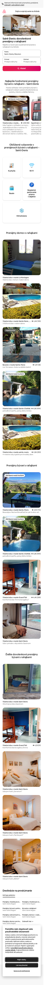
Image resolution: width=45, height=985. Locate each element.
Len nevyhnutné (21, 965)
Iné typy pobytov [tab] (9, 895)
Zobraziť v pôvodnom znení (14, 5)
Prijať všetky (21, 960)
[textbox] (12, 61)
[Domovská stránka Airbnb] (4, 11)
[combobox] (21, 54)
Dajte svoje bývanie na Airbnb (27, 11)
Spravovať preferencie (22, 971)
